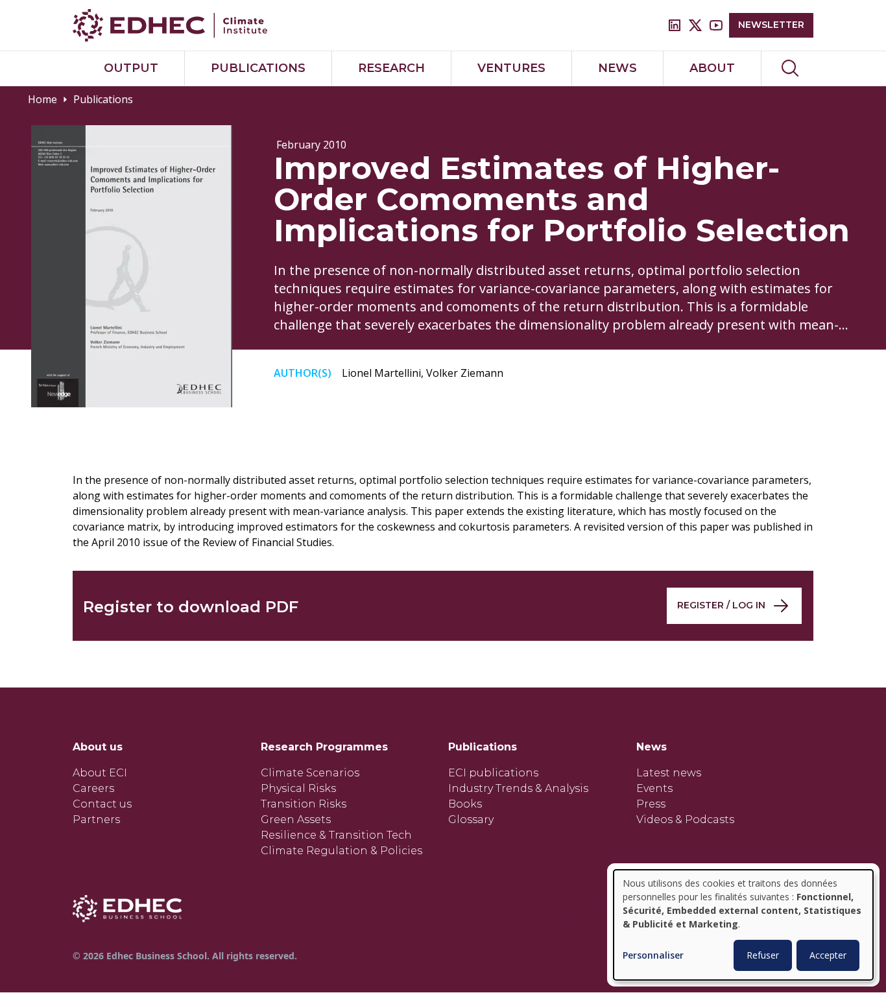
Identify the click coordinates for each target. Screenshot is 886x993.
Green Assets (296, 819)
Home (42, 99)
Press (650, 804)
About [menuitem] (712, 68)
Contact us (102, 804)
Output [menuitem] (131, 68)
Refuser (763, 955)
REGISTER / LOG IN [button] (721, 605)
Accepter (827, 955)
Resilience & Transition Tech (336, 835)
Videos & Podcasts (685, 819)
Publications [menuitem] (258, 68)
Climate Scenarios (310, 773)
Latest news (668, 773)
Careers (93, 788)
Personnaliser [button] (653, 955)
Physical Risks (298, 788)
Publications (103, 99)
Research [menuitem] (391, 68)
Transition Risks (303, 804)
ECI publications (493, 773)
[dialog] (743, 925)
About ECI (100, 773)
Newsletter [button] (771, 24)
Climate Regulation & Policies (341, 850)
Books (465, 804)
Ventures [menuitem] (511, 68)
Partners (96, 819)
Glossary (471, 819)
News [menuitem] (617, 68)
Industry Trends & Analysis (518, 788)
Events (654, 788)
